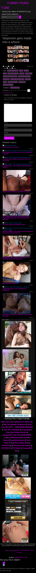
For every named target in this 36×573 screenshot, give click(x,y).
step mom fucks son (10, 76)
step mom (28, 73)
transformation (8, 85)
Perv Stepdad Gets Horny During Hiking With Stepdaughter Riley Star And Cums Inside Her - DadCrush (16, 218)
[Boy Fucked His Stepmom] (17, 272)
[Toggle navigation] (3, 3)
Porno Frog (6, 445)
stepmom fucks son (17, 79)
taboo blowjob (13, 82)
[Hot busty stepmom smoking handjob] (12, 222)
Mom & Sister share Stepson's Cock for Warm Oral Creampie (17, 153)
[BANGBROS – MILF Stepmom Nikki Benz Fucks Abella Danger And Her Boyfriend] (17, 246)
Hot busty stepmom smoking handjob (14, 224)
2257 (32, 550)
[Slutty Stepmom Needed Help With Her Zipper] (17, 180)
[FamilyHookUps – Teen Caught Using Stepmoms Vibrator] (17, 164)
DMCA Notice (25, 550)
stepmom (6, 79)
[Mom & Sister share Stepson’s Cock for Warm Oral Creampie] (18, 150)
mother (21, 73)
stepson (27, 79)
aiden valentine (12, 70)
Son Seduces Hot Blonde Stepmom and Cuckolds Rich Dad (17, 315)
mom (5, 73)
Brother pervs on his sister (11, 147)
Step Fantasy (15, 88)
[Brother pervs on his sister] (10, 145)
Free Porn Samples (11, 429)
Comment (6, 103)
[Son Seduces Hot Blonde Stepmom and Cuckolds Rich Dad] (17, 303)
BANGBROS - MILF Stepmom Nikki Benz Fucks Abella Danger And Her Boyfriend (16, 258)
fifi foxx (26, 70)
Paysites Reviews (17, 440)
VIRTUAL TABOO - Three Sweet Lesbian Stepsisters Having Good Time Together (18, 232)
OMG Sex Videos (17, 437)
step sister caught (24, 76)
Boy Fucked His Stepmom (10, 283)
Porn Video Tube (22, 443)
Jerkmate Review (19, 432)
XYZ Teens (16, 448)
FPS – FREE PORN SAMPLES (21, 427)
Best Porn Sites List (24, 422)
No (4, 565)
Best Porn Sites (7, 422)
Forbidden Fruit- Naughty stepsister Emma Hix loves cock (16, 159)
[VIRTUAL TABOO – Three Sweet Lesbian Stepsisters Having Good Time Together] (18, 228)
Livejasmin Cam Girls (12, 435)
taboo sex (22, 82)
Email (6, 127)
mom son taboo (13, 73)
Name (6, 122)
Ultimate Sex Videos (22, 445)
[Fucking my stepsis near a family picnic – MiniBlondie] (16, 287)
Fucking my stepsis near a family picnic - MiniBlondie (15, 289)
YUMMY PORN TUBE (20, 557)
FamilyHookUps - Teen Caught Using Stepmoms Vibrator (17, 166)
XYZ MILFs (5, 448)
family (21, 70)
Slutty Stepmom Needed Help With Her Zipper (16, 191)
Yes (4, 563)
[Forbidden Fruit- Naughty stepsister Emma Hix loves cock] (17, 157)
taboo (5, 82)
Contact (19, 552)
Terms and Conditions (12, 550)
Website (6, 132)
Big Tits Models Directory (14, 424)
